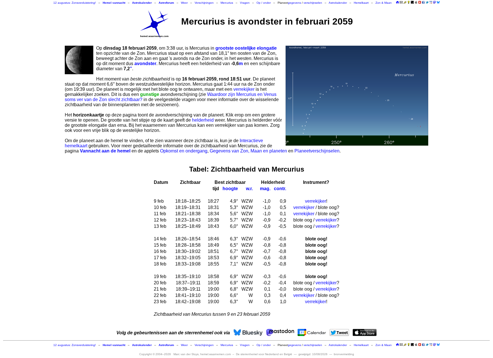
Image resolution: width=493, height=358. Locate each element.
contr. (280, 188)
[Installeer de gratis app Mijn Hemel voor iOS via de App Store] (416, 2)
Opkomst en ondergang (183, 150)
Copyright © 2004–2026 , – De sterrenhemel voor (215, 354)
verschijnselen (313, 2)
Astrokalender (338, 2)
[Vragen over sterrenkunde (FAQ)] (408, 2)
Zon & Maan (383, 2)
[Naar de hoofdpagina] (397, 2)
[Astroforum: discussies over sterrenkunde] (412, 2)
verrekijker (243, 89)
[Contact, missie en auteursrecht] (401, 2)
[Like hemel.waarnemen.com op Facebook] (423, 2)
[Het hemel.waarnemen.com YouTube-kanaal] (419, 2)
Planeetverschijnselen (317, 150)
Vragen (245, 2)
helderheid (203, 120)
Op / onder (263, 2)
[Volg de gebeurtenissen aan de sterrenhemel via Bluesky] (438, 2)
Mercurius (227, 2)
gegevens (294, 2)
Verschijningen (204, 2)
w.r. (249, 188)
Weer (184, 2)
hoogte (230, 188)
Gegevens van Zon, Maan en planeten (248, 150)
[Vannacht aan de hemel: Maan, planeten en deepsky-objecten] (404, 2)
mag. (265, 188)
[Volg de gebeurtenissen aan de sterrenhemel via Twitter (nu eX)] (427, 2)
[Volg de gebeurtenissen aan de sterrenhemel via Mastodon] (434, 2)
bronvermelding (344, 354)
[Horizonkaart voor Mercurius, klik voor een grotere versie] (357, 96)
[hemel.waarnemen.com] (154, 24)
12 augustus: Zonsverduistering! (74, 2)
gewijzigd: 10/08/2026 (313, 354)
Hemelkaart (361, 2)
